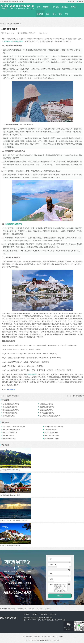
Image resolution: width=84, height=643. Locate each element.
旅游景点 (65, 7)
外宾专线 (55, 7)
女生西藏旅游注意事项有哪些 (12, 41)
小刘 (46, 33)
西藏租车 (74, 7)
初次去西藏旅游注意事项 (10, 410)
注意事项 (12, 390)
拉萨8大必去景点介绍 (50, 432)
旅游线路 (46, 7)
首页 (38, 7)
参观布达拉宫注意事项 (46, 407)
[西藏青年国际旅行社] (18, 7)
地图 (63, 620)
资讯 (54, 14)
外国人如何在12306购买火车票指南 (13, 427)
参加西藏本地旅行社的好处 (10, 430)
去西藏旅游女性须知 (45, 404)
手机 (51, 573)
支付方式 (48, 609)
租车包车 (40, 609)
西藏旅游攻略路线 (49, 430)
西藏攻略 (40, 14)
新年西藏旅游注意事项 (46, 413)
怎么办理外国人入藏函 (51, 438)
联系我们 (80, 1)
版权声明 (44, 614)
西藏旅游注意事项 (8, 416)
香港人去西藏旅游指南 (51, 435)
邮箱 (51, 579)
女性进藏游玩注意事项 (13, 224)
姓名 (51, 559)
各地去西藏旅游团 (78, 396)
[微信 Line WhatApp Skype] (53, 564)
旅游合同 (31, 609)
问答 (47, 14)
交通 (60, 14)
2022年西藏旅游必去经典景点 (53, 427)
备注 (51, 585)
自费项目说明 (21, 609)
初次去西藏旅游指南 (12, 396)
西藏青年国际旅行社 (29, 33)
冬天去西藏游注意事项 (9, 407)
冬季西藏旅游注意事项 (9, 413)
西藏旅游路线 (32, 374)
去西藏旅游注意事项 (45, 410)
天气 (66, 14)
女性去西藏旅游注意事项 (10, 404)
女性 (8, 390)
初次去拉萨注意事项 (8, 438)
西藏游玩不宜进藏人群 (9, 432)
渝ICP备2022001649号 (55, 636)
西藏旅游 (9, 23)
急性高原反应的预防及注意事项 (49, 416)
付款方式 (53, 614)
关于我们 (71, 1)
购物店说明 (11, 609)
